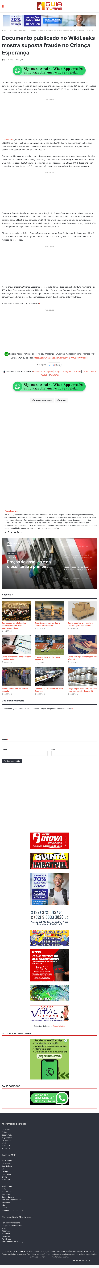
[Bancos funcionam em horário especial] (16, 676)
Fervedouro (6, 1140)
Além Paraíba (7, 1161)
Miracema (6, 1234)
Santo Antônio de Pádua (11, 1242)
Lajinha (4, 1169)
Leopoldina (6, 1174)
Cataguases (6, 1163)
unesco (62, 400)
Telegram (67, 371)
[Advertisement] (49, 119)
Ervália (4, 1177)
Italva (4, 1228)
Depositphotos (59, 1026)
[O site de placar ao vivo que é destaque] (49, 645)
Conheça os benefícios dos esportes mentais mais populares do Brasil (14, 625)
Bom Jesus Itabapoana (11, 1223)
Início (5, 30)
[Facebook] (9, 532)
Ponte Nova (6, 1192)
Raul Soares (6, 1194)
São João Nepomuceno (11, 1200)
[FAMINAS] (49, 20)
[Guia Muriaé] (49, 6)
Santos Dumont (8, 1197)
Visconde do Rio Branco (11, 1210)
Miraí (4, 1143)
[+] (9, 1148)
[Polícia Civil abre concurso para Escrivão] (49, 676)
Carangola (6, 1129)
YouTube (45, 375)
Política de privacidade (79, 1251)
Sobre (53, 1251)
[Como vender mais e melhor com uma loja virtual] (16, 644)
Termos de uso (63, 1251)
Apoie (92, 1251)
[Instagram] (18, 532)
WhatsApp (55, 375)
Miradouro (6, 1146)
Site (53, 749)
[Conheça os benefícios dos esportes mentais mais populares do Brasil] (16, 611)
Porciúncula (6, 1239)
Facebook (37, 371)
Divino (4, 1132)
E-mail (5, 749)
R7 (40, 303)
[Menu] (3, 7)
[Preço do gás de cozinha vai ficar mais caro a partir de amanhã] (82, 676)
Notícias (13, 30)
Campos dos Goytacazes (12, 1225)
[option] (49, 563)
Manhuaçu (6, 1180)
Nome (5, 740)
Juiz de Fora (7, 1166)
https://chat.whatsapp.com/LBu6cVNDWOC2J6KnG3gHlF (61, 358)
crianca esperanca (43, 400)
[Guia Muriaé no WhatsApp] (49, 70)
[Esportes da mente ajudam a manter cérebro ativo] (49, 611)
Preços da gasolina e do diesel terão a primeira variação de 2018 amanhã (30, 564)
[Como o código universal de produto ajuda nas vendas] (82, 611)
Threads (77, 371)
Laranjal (5, 1171)
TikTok (85, 371)
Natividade (6, 1236)
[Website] (6, 532)
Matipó (4, 1189)
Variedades (21, 30)
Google (58, 371)
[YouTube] (15, 532)
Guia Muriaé (8, 60)
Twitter (93, 371)
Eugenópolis (7, 1138)
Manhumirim (7, 1186)
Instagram (48, 371)
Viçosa (4, 1208)
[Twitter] (12, 532)
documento (9, 139)
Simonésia (6, 1202)
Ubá (3, 1205)
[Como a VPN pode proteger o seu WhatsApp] (82, 644)
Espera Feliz (7, 1135)
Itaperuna (6, 1231)
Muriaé (4, 1148)
